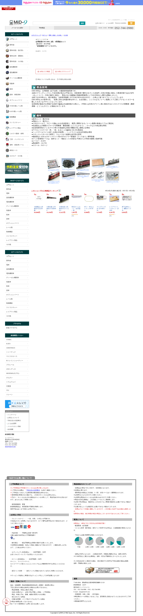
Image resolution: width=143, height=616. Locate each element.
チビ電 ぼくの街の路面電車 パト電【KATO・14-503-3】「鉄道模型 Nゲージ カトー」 (112, 167)
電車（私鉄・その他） (55, 35)
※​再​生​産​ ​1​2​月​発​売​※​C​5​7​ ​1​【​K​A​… (63, 208)
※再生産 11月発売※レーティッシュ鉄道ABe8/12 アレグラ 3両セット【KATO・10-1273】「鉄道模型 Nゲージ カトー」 (54, 182)
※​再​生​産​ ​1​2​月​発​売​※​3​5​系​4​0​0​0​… (51, 208)
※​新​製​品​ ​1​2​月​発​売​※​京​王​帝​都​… (38, 208)
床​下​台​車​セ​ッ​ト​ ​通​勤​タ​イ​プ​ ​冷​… (126, 208)
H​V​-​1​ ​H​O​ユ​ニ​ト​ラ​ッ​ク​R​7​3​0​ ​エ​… (89, 208)
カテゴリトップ (36, 35)
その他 (66, 35)
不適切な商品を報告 (65, 79)
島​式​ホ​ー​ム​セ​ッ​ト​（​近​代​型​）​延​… (76, 208)
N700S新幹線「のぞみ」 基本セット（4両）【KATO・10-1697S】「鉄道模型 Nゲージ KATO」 (83, 176)
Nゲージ (44, 35)
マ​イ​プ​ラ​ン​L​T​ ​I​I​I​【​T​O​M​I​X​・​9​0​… (102, 208)
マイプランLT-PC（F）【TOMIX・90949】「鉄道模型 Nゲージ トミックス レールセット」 (112, 182)
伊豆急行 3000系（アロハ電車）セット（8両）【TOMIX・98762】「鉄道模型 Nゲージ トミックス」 (68, 178)
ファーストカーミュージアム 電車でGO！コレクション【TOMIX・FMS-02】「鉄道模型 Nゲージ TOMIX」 (97, 180)
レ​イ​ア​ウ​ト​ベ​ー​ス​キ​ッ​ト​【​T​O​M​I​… (114, 208)
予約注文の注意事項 (33, 490)
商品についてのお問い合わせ (46, 79)
